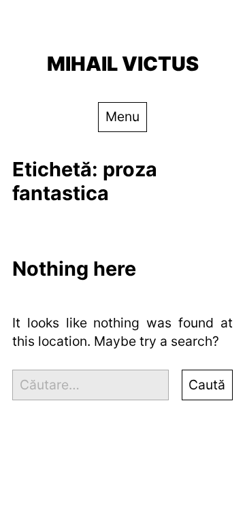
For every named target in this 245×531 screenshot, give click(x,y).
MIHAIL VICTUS (123, 64)
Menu (122, 116)
